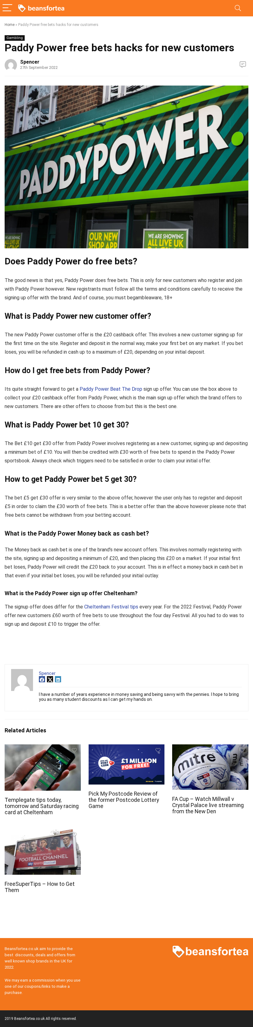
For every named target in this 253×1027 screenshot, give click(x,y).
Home (10, 25)
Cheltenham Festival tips (111, 607)
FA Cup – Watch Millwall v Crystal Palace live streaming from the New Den (208, 805)
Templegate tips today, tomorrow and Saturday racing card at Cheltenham (42, 806)
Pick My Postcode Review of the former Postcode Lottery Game (124, 800)
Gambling (14, 38)
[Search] (237, 8)
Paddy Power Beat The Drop (111, 389)
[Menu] (7, 8)
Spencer (29, 62)
